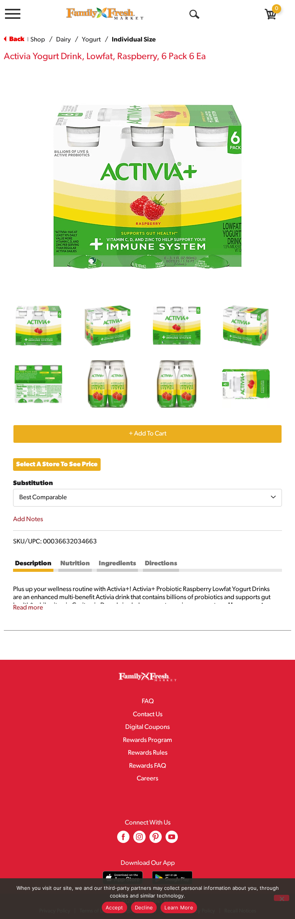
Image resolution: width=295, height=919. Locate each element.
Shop (37, 39)
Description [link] (33, 563)
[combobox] (147, 497)
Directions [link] (161, 563)
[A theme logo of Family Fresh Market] (104, 13)
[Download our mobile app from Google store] (172, 877)
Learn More (178, 907)
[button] (38, 325)
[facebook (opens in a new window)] (123, 839)
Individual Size (134, 39)
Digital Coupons (147, 727)
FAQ (148, 701)
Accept (114, 907)
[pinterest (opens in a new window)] (155, 839)
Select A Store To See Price (57, 464)
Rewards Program (147, 740)
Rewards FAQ (147, 766)
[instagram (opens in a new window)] (139, 839)
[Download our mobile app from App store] (123, 877)
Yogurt (91, 39)
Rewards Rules (147, 753)
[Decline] (281, 898)
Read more (28, 607)
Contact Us (147, 714)
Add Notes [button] (28, 519)
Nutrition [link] (75, 563)
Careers (147, 778)
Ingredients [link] (117, 563)
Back (16, 39)
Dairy (63, 39)
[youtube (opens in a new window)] (172, 839)
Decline (144, 907)
